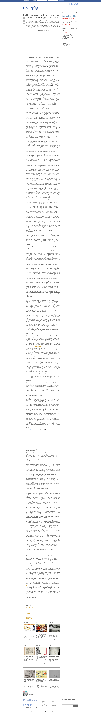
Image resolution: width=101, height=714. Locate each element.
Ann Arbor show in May (41, 568)
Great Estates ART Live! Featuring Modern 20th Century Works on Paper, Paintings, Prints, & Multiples (54, 683)
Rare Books (26, 622)
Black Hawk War (30, 607)
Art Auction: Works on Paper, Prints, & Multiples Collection (54, 687)
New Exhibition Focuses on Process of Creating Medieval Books (29, 687)
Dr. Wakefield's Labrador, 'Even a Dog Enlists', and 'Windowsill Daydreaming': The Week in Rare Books (54, 639)
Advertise (54, 705)
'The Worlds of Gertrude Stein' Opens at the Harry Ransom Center (29, 680)
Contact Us (60, 4)
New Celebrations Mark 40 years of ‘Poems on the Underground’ (41, 639)
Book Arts (38, 622)
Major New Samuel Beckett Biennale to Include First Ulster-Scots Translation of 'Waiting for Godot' (41, 636)
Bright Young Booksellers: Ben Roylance (41, 660)
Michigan (28, 613)
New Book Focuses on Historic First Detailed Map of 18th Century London (29, 659)
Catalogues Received (46, 704)
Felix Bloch (28, 608)
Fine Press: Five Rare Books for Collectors (29, 637)
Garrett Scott (39, 17)
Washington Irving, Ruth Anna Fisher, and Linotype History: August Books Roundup (41, 657)
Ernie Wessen (55, 21)
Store (34, 4)
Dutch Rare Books (66, 20)
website (42, 588)
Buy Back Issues (30, 693)
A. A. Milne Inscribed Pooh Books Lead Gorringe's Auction (54, 680)
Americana (51, 645)
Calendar (55, 4)
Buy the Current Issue (31, 692)
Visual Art (38, 669)
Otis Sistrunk (36, 86)
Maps (25, 645)
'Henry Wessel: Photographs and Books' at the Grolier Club (54, 633)
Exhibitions (26, 669)
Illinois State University (31, 611)
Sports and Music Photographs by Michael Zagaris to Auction (54, 636)
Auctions (50, 669)
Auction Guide (44, 705)
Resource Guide (39, 4)
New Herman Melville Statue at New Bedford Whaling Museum (41, 663)
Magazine (28, 4)
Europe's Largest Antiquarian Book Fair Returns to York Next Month (29, 634)
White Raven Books (66, 42)
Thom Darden (50, 85)
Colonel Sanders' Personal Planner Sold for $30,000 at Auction (53, 660)
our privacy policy (45, 711)
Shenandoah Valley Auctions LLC (69, 34)
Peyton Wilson (65, 25)
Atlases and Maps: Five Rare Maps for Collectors (28, 657)
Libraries (28, 612)
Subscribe (47, 4)
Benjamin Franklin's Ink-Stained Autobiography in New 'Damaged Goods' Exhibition (29, 683)
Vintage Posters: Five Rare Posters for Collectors (40, 683)
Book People (38, 645)
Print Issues (44, 702)
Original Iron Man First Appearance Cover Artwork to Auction (41, 686)
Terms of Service (55, 711)
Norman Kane (38, 345)
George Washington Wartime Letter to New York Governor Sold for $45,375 (54, 657)
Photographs (51, 622)
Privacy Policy (50, 711)
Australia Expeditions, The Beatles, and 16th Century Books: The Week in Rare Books (28, 640)
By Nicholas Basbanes (31, 694)
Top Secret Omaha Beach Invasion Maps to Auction (28, 663)
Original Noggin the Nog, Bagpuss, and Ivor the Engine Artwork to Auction (41, 680)
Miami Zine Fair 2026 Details (41, 633)
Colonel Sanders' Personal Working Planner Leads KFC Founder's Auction (53, 664)
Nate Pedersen (32, 12)
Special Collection (30, 616)
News (24, 4)
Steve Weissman (29, 617)
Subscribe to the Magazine (32, 691)
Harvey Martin (50, 66)
